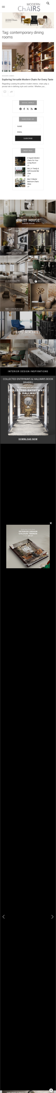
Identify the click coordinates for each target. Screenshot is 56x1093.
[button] (52, 917)
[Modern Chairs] (28, 7)
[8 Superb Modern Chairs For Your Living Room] (21, 161)
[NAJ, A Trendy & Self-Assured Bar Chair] (21, 172)
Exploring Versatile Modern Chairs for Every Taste (27, 79)
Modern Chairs (8, 76)
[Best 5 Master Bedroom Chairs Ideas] (21, 182)
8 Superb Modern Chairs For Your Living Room (33, 160)
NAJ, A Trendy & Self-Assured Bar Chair (33, 171)
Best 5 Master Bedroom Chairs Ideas (33, 181)
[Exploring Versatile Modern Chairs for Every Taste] (28, 62)
